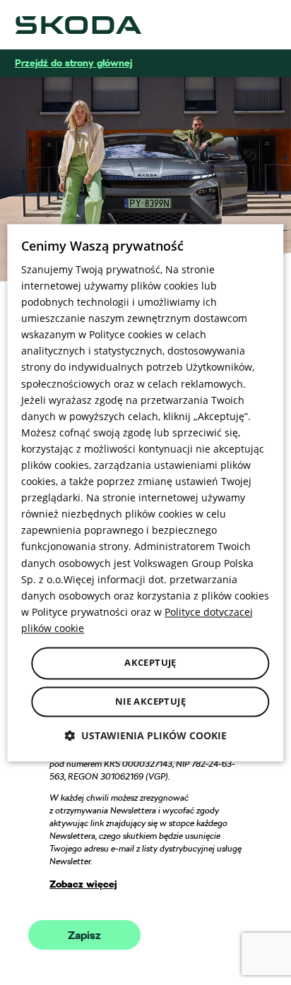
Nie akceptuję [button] (150, 701)
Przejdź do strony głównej (73, 62)
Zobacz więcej (83, 884)
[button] (145, 735)
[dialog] (145, 492)
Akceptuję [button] (150, 662)
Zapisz (84, 936)
